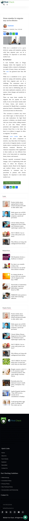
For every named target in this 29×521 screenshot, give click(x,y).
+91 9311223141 (7, 504)
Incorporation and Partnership (10, 490)
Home (3, 452)
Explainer (3, 462)
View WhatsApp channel (12, 183)
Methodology (5, 477)
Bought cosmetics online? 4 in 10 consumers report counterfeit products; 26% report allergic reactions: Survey (18, 372)
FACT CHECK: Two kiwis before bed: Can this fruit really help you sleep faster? (18, 362)
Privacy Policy (5, 483)
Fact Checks (4, 459)
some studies (14, 136)
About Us (3, 456)
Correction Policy (6, 480)
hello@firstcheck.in (8, 508)
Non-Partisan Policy (7, 487)
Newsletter (4, 465)
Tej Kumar (11, 25)
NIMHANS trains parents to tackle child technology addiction (18, 296)
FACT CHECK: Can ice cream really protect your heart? (18, 234)
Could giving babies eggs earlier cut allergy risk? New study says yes (18, 403)
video (7, 71)
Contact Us (4, 468)
